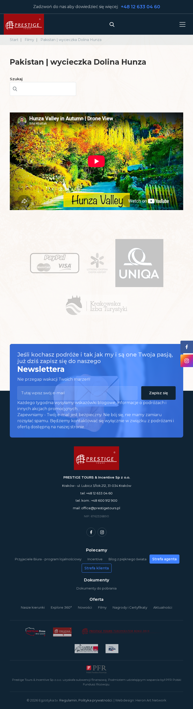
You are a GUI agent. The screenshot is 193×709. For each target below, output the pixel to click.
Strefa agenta (164, 559)
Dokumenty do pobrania (96, 588)
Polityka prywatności (95, 700)
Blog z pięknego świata (128, 559)
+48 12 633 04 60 (140, 7)
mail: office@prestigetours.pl (96, 508)
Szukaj (16, 78)
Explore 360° (61, 607)
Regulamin (68, 700)
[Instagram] (102, 532)
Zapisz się (158, 392)
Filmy (102, 607)
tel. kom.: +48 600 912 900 (96, 500)
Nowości (85, 607)
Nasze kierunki (33, 607)
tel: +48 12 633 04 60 (96, 493)
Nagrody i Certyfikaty (130, 607)
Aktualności (162, 607)
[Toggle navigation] (182, 24)
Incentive (95, 559)
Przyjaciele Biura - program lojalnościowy (48, 559)
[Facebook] (90, 532)
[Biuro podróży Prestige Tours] (24, 24)
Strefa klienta (96, 568)
